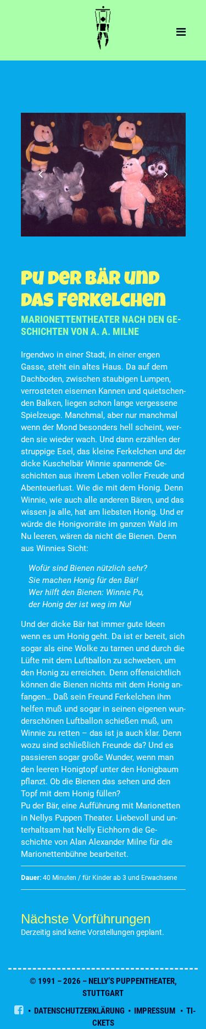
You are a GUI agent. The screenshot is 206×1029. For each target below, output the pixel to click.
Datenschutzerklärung (79, 1011)
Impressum (154, 1011)
